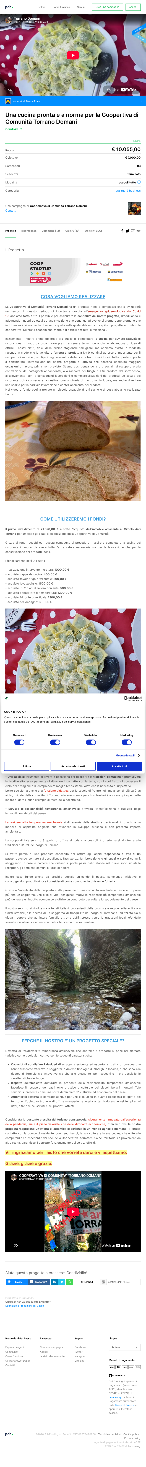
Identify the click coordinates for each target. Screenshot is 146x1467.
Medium (79, 1360)
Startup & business (128, 190)
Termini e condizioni (109, 1434)
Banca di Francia (124, 1405)
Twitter (78, 1351)
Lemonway (115, 1397)
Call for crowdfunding (17, 1360)
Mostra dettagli (125, 755)
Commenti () (51, 230)
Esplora (41, 7)
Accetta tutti (119, 766)
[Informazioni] (139, 182)
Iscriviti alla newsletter (53, 1356)
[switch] (55, 742)
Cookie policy (131, 1434)
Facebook (80, 1347)
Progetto (10, 230)
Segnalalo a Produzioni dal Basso (24, 1305)
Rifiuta (27, 766)
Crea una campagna (107, 6)
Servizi (81, 7)
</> (138, 230)
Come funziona (61, 7)
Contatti (10, 210)
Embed (86, 1281)
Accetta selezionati (73, 766)
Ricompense (28, 230)
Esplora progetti (14, 1347)
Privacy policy (132, 1438)
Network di (26, 101)
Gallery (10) (72, 230)
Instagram (80, 1356)
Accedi (133, 6)
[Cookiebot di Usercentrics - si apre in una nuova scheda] (126, 699)
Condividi (11, 129)
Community (12, 1351)
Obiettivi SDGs (94, 230)
